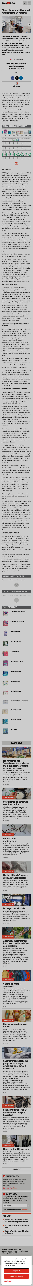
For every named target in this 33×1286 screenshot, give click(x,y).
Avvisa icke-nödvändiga (16, 1276)
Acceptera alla (17, 1271)
